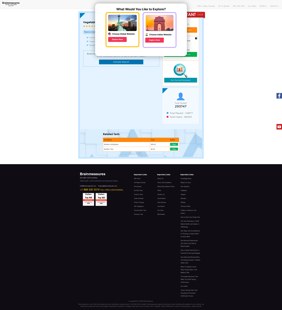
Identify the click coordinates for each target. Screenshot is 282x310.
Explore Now (117, 39)
